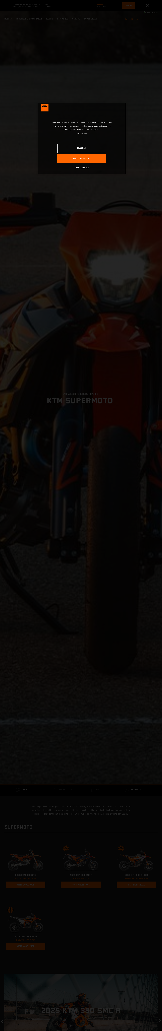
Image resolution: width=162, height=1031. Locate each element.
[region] (82, 138)
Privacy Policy (80, 133)
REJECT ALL (81, 148)
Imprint (85, 133)
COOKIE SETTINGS (82, 168)
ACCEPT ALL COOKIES (81, 158)
